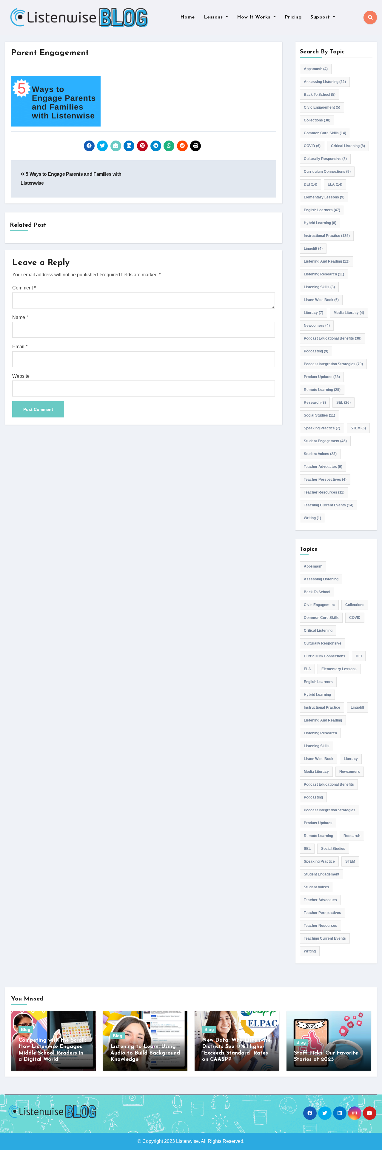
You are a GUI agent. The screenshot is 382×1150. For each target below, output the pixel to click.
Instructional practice (327, 236)
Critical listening (348, 146)
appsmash (316, 69)
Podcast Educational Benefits (332, 338)
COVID (312, 146)
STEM (358, 428)
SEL (343, 402)
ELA (335, 184)
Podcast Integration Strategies (333, 364)
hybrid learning (320, 223)
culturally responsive (325, 159)
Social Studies (319, 415)
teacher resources (324, 492)
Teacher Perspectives (325, 479)
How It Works (254, 17)
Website (21, 376)
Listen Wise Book (321, 300)
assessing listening (325, 82)
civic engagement (322, 107)
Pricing (293, 17)
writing (312, 518)
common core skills (325, 133)
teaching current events (328, 505)
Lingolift (313, 248)
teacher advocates (323, 467)
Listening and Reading (326, 261)
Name (20, 317)
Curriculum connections (327, 171)
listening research (324, 274)
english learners (322, 210)
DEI (310, 184)
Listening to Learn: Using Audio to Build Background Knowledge (145, 1053)
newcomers (317, 325)
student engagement (325, 441)
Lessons (214, 17)
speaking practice (322, 428)
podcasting (316, 351)
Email (19, 346)
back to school (319, 95)
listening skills (319, 287)
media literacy (349, 313)
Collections (317, 120)
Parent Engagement (50, 53)
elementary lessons (324, 197)
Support (321, 17)
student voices (320, 454)
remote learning (322, 390)
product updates (322, 377)
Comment (24, 287)
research (315, 402)
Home (187, 17)
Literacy (313, 313)
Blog (25, 1029)
